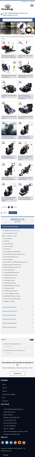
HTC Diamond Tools (9, 270)
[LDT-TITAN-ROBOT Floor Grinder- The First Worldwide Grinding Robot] (25, 87)
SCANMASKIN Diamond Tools (12, 285)
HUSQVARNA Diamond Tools (11, 272)
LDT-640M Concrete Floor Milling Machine (9, 96)
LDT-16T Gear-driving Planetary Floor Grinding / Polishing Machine (9, 199)
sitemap (32, 1)
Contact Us (18, 373)
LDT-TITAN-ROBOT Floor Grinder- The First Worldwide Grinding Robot (24, 97)
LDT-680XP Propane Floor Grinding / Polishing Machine (8, 137)
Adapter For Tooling (9, 301)
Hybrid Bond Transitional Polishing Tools (14, 254)
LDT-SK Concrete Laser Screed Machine (25, 56)
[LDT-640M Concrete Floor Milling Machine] (9, 87)
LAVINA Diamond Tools (10, 277)
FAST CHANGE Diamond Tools (12, 267)
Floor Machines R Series (10, 233)
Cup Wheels (7, 249)
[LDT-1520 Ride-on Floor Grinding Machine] (9, 108)
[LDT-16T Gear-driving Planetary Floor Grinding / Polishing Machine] (9, 189)
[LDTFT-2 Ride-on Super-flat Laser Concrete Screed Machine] (9, 47)
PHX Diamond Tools (9, 280)
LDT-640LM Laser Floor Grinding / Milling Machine (25, 76)
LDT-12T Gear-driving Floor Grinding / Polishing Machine (24, 198)
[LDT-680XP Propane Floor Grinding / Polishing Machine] (9, 128)
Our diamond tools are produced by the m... (14, 350)
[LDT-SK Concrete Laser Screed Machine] (25, 47)
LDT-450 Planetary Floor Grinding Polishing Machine (8, 178)
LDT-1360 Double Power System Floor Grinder (25, 117)
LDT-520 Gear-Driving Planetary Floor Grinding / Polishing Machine (25, 158)
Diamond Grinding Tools (9, 307)
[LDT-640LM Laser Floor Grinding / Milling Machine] (25, 67)
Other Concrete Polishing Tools (12, 298)
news (4, 339)
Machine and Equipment (9, 327)
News (3, 397)
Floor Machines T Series (10, 236)
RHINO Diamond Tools (10, 283)
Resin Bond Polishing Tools (11, 256)
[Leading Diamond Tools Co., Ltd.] (8, 7)
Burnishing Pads (8, 259)
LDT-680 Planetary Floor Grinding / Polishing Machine (8, 157)
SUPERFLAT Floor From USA (12, 230)
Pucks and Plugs (8, 246)
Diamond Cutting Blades (9, 323)
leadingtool (10, 414)
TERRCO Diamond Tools (10, 291)
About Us (4, 391)
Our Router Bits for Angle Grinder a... (12, 343)
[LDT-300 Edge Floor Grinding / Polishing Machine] (25, 169)
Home (2, 36)
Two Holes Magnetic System (11, 293)
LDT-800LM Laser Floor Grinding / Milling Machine (9, 76)
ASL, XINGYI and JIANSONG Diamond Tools (15, 262)
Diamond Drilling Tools (9, 319)
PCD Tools (7, 241)
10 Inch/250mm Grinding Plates (12, 251)
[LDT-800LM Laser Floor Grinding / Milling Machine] (9, 67)
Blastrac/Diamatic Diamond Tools (12, 264)
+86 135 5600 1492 (15, 417)
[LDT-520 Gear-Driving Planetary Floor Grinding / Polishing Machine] (25, 148)
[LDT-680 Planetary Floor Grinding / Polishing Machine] (9, 148)
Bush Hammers (8, 238)
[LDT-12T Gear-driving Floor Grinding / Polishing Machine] (25, 189)
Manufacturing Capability (8, 394)
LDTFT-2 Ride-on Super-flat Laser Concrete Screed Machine (9, 56)
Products (7, 36)
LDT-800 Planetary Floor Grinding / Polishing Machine (24, 137)
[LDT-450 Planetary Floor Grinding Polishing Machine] (9, 169)
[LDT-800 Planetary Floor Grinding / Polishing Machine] (25, 128)
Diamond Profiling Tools (9, 315)
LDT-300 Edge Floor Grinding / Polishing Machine (25, 178)
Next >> (16, 207)
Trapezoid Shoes (8, 243)
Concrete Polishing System (18, 36)
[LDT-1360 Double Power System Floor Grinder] (25, 108)
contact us (25, 1)
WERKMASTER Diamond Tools (12, 296)
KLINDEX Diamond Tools (10, 275)
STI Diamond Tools (9, 288)
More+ (31, 339)
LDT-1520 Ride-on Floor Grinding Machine (9, 117)
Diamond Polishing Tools (9, 311)
